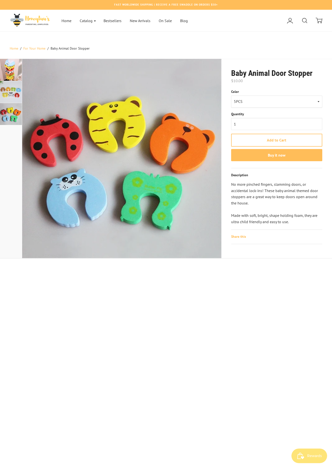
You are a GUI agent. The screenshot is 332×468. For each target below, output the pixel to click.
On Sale (165, 20)
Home (66, 20)
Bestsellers (113, 20)
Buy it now (277, 155)
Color (235, 91)
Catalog (87, 20)
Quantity (237, 114)
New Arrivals (140, 20)
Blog (184, 20)
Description (239, 175)
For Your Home (34, 48)
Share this (238, 236)
